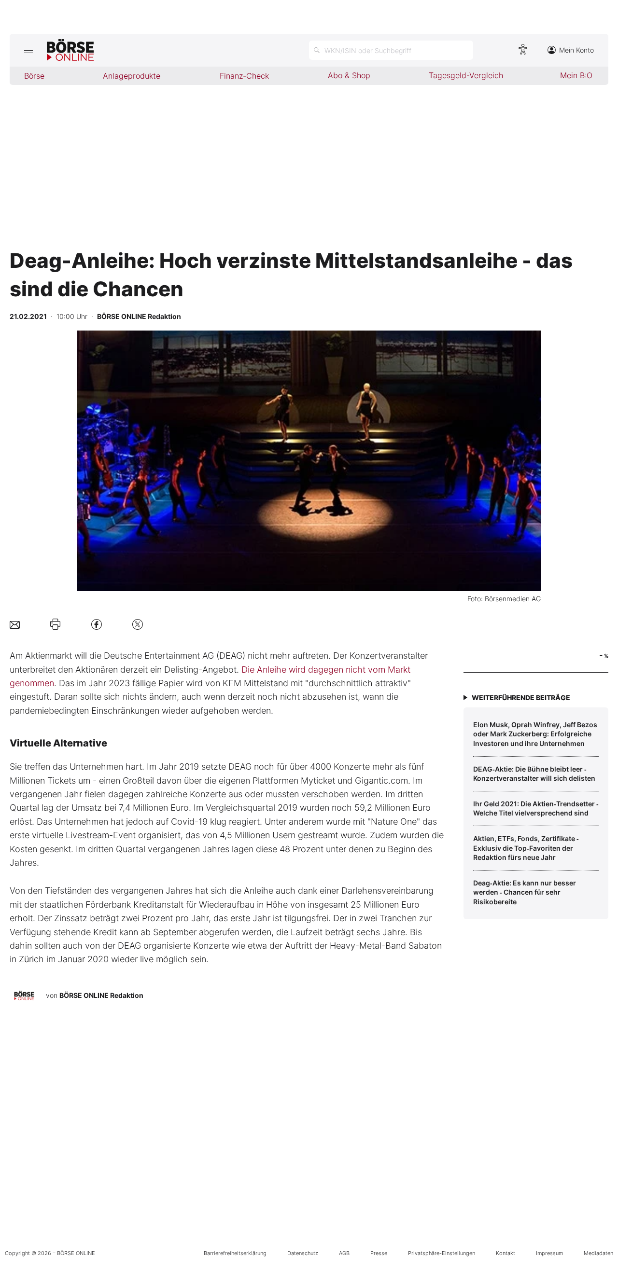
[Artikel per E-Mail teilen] (15, 624)
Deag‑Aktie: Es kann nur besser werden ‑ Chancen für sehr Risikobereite (524, 892)
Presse (378, 1253)
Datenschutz (302, 1253)
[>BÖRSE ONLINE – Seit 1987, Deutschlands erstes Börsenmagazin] (70, 50)
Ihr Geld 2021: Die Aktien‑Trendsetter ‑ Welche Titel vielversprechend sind (536, 808)
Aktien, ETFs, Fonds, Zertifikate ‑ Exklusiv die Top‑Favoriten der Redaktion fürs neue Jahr (526, 847)
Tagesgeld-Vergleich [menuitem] (466, 75)
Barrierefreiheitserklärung (235, 1253)
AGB (344, 1253)
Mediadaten (598, 1253)
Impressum (549, 1253)
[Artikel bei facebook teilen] (96, 624)
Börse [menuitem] (34, 76)
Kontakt (505, 1253)
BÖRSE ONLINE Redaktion (101, 995)
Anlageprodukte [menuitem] (131, 76)
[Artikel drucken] (55, 624)
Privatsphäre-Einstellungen (441, 1253)
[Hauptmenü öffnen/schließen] (28, 50)
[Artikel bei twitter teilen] (137, 624)
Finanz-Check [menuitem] (244, 76)
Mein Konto (576, 50)
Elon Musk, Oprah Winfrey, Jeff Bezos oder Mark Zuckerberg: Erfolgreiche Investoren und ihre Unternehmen (535, 733)
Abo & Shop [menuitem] (349, 75)
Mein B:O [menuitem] (576, 75)
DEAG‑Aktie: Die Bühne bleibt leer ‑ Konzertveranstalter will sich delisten (534, 774)
